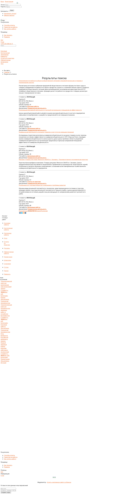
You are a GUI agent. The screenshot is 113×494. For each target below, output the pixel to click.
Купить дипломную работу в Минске (59, 482)
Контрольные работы (8, 229)
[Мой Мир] (25, 213)
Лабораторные (6, 60)
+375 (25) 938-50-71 (7, 44)
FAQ (2, 40)
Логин (3, 5)
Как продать (8, 35)
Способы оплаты (9, 25)
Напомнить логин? (10, 13)
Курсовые (4, 51)
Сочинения (7, 264)
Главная (6, 72)
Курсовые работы (7, 223)
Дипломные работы (7, 234)
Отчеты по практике (7, 58)
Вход (2, 1)
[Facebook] (1, 18)
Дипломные (4, 55)
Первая (21, 211)
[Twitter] (22, 213)
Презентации (8, 257)
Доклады (7, 248)
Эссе (2, 64)
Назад (26, 211)
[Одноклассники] (23, 213)
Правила (7, 37)
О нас (2, 42)
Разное (6, 271)
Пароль (3, 7)
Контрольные (5, 53)
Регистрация (9, 1)
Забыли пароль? (9, 15)
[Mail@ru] (3, 8)
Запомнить (4, 11)
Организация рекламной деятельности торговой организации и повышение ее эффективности (50, 110)
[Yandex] (5, 18)
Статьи (6, 267)
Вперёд (38, 211)
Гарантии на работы (10, 27)
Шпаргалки (4, 62)
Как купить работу (10, 29)
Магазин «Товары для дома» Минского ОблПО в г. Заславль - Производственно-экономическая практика (53, 159)
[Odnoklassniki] (1, 8)
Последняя (44, 211)
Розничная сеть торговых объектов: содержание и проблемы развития (42, 185)
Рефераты (4, 56)
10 (35, 211)
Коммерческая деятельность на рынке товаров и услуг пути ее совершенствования (46, 132)
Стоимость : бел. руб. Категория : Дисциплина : (5, 292)
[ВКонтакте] (20, 213)
